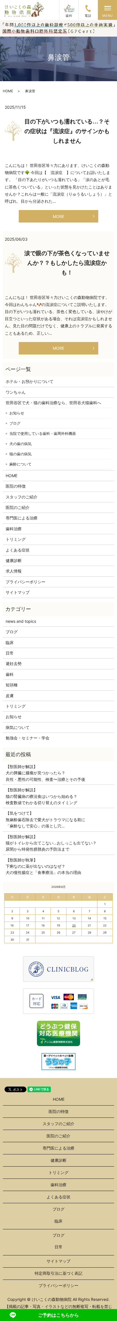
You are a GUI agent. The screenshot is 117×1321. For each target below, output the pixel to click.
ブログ (14, 423)
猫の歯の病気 (20, 454)
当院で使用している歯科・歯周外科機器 (42, 433)
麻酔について (20, 464)
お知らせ (16, 413)
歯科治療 (14, 528)
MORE (58, 216)
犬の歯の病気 (20, 443)
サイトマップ (18, 592)
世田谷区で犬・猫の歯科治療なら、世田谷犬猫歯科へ (53, 402)
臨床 (10, 642)
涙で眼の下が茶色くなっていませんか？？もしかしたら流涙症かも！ (67, 263)
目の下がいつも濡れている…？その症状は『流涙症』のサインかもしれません (67, 131)
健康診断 (14, 560)
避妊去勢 (14, 663)
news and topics (21, 621)
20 (74, 925)
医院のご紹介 (18, 507)
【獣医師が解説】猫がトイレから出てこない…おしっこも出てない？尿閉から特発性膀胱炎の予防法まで (51, 843)
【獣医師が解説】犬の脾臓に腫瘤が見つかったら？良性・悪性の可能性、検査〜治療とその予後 (45, 773)
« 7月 (10, 886)
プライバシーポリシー (25, 581)
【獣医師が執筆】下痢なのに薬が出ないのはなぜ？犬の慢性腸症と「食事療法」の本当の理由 (43, 866)
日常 (10, 653)
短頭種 (12, 684)
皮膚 (10, 695)
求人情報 (14, 571)
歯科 (10, 674)
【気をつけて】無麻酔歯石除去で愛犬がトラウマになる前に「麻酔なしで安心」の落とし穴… (45, 819)
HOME (8, 91)
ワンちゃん (16, 392)
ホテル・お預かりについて (29, 381)
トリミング (16, 539)
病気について (18, 727)
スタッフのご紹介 (21, 496)
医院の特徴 (16, 486)
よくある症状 (18, 550)
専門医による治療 (21, 517)
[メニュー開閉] (107, 8)
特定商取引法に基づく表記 (58, 1273)
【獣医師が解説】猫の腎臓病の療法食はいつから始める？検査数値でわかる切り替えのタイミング (41, 796)
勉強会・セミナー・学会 (27, 737)
